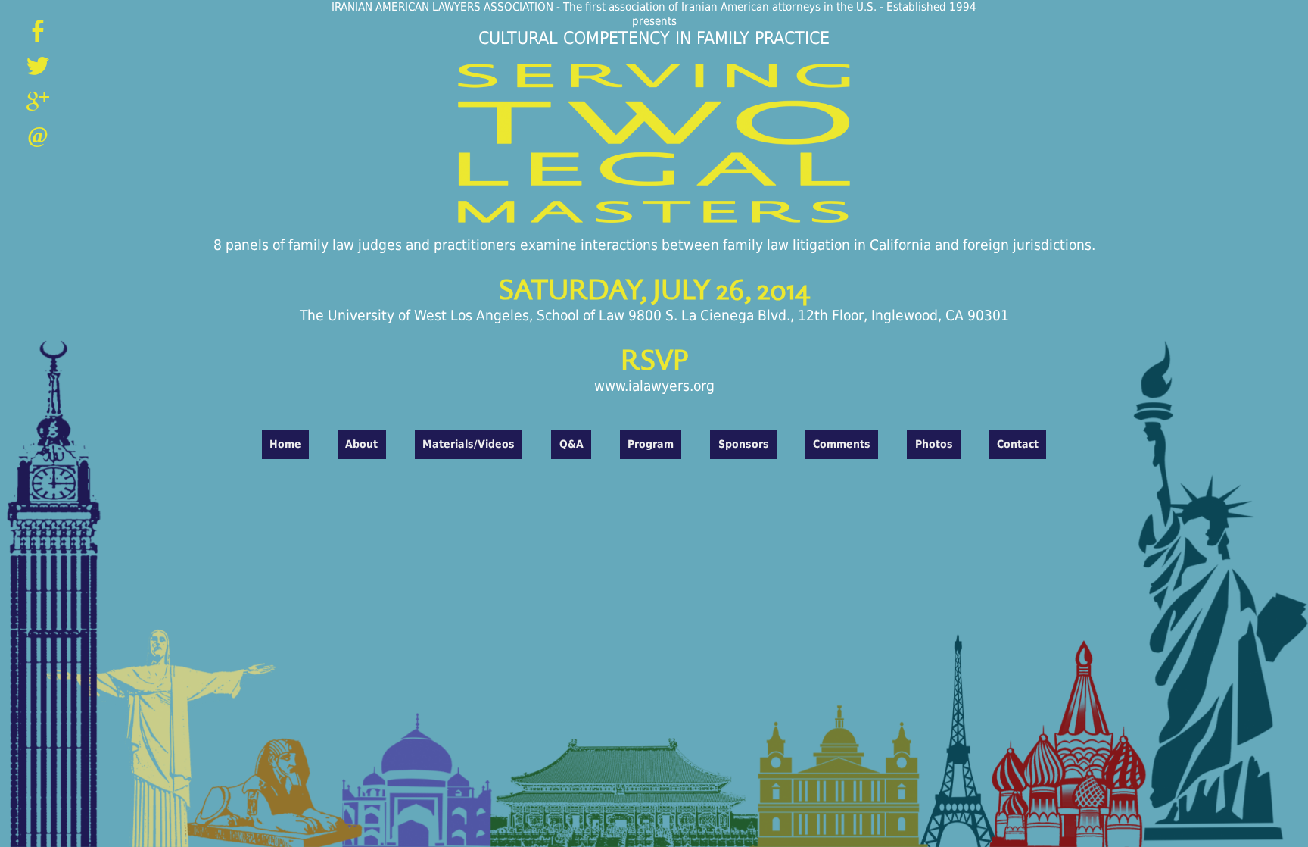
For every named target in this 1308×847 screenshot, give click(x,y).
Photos (934, 444)
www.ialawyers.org (654, 386)
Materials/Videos (468, 444)
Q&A (571, 444)
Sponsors (743, 444)
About (361, 444)
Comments (841, 444)
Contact (1018, 444)
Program (651, 444)
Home (285, 444)
